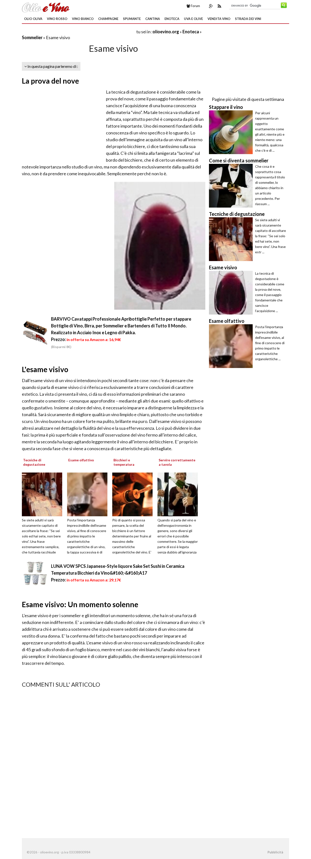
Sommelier (32, 37)
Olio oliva (33, 19)
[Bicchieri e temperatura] (134, 494)
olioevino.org (166, 31)
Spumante (132, 19)
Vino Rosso (57, 19)
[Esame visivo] (232, 293)
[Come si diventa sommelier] (232, 186)
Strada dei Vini (248, 19)
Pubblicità (275, 852)
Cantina (152, 19)
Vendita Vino (218, 19)
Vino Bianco (83, 19)
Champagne (108, 19)
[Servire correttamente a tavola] (179, 494)
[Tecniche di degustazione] (44, 494)
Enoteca (171, 19)
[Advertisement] (79, 31)
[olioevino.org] (45, 6)
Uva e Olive (193, 19)
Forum (195, 6)
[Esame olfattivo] (89, 494)
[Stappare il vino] (232, 132)
